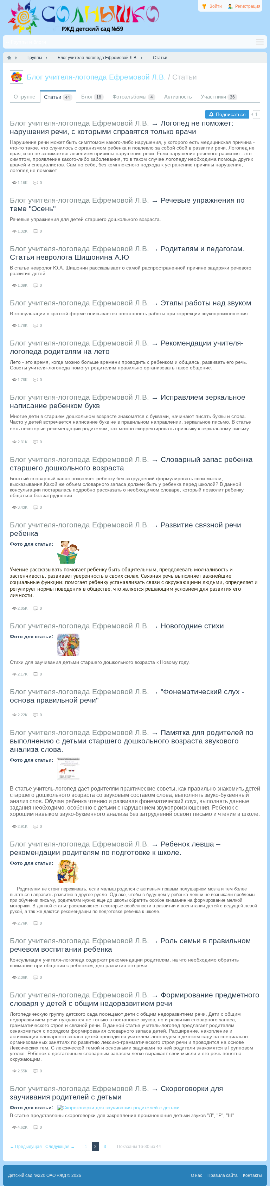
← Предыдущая (26, 1146)
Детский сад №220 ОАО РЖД (37, 1175)
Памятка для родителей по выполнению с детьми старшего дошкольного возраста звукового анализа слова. (131, 740)
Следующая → (60, 1146)
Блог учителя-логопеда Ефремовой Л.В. (79, 123)
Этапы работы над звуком (206, 303)
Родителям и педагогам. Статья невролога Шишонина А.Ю (127, 253)
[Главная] (9, 57)
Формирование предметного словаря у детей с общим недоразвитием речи (134, 999)
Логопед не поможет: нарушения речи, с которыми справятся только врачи (121, 127)
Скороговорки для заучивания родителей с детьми (116, 1092)
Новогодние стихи (192, 626)
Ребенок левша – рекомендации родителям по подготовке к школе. (115, 848)
